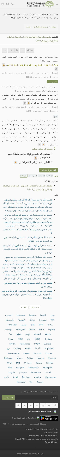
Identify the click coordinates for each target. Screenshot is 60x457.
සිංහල (50, 325)
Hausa (32, 329)
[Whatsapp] (43, 405)
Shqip (11, 339)
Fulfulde (49, 363)
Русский (21, 320)
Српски (48, 353)
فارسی (24, 325)
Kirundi (40, 382)
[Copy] (56, 69)
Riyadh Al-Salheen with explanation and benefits (36, 439)
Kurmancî (21, 382)
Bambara (26, 377)
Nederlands (25, 344)
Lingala (12, 372)
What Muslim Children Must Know (43, 436)
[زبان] (2, 4)
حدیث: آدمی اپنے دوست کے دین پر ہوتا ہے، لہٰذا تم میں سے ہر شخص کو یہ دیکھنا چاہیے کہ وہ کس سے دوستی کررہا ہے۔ (27, 248)
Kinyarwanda (13, 353)
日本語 (37, 339)
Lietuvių (17, 348)
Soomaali (37, 353)
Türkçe (32, 320)
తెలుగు (48, 334)
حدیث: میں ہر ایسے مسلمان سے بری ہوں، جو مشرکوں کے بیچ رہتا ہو (28, 284)
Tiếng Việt (11, 325)
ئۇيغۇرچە (8, 315)
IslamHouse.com (51, 432)
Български (47, 367)
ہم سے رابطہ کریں (18, 424)
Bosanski (10, 320)
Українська (36, 372)
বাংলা (52, 320)
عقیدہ (28, 27)
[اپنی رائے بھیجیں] (3, 65)
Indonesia (20, 315)
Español (32, 315)
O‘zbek (48, 372)
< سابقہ (35, 307)
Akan (10, 367)
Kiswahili (37, 334)
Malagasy (8, 358)
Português (20, 329)
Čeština (30, 358)
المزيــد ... (52, 82)
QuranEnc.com (31, 429)
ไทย (10, 334)
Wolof (9, 363)
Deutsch (48, 339)
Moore (20, 358)
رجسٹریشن (8, 397)
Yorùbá (28, 348)
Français (42, 320)
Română (52, 358)
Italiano (39, 363)
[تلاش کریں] (12, 4)
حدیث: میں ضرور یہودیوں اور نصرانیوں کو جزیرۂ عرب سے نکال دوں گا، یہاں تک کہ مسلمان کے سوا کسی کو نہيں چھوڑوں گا (27, 294)
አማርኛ (37, 344)
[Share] (22, 50)
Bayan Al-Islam (51, 442)
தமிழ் (28, 334)
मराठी (6, 377)
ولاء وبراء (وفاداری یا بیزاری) (34, 37)
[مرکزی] (57, 4)
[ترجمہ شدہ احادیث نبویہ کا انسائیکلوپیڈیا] (40, 4)
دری (8, 348)
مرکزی (53, 27)
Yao (31, 382)
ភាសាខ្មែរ (37, 377)
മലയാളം (8, 329)
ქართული (23, 372)
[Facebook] (55, 405)
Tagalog (51, 329)
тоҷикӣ (26, 353)
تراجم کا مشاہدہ (47, 170)
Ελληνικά (20, 367)
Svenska (47, 344)
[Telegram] (36, 405)
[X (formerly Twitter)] (49, 405)
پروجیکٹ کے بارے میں (38, 424)
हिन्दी (41, 325)
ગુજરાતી (12, 344)
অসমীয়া (20, 339)
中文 (33, 325)
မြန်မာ (18, 334)
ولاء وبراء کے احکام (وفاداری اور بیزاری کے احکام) (27, 187)
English (43, 315)
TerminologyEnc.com (49, 429)
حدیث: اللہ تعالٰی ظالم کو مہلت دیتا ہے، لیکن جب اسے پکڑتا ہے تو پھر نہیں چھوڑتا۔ (28, 239)
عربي (53, 315)
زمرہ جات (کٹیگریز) (41, 27)
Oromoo (28, 363)
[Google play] (30, 405)
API (4, 424)
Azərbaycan (33, 367)
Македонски (50, 377)
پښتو (28, 339)
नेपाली (38, 348)
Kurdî (41, 329)
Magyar (41, 358)
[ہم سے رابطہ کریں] (7, 4)
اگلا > (24, 307)
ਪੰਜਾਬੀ (15, 377)
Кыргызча (49, 348)
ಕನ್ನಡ (18, 363)
